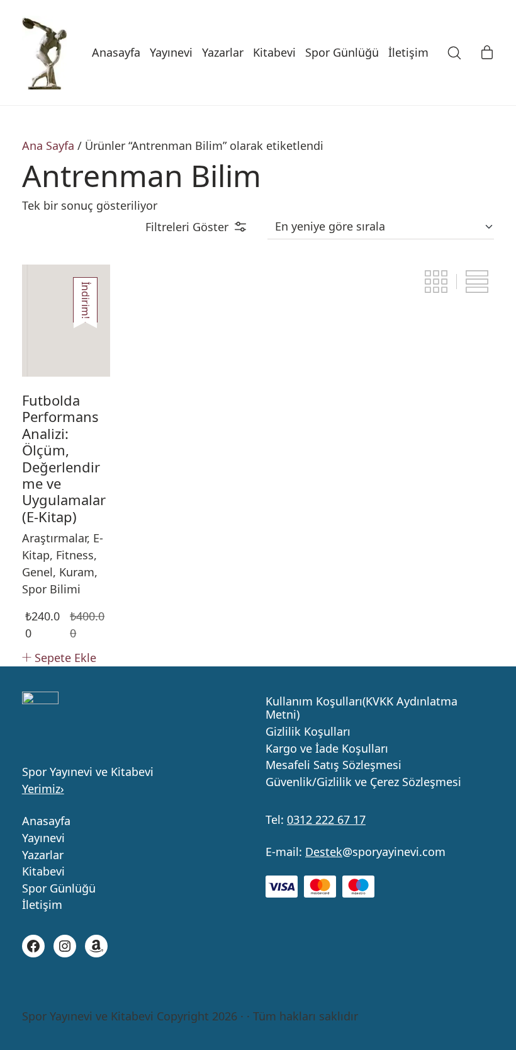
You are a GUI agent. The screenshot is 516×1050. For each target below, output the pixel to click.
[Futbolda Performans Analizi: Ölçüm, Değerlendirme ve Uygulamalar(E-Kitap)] (66, 321)
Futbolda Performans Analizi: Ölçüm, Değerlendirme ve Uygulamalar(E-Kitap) (64, 458)
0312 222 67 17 (326, 819)
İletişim (42, 905)
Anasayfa (46, 821)
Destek (323, 851)
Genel (37, 571)
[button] (195, 227)
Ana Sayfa (48, 145)
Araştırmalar (54, 537)
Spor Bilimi (51, 588)
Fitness (75, 554)
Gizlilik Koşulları (308, 732)
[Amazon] (96, 946)
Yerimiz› (43, 788)
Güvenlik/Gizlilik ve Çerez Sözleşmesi (363, 782)
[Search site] (454, 53)
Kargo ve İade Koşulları (327, 749)
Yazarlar (43, 855)
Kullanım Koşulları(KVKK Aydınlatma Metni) (361, 708)
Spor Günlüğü (59, 889)
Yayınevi (43, 838)
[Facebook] (33, 946)
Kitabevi (43, 872)
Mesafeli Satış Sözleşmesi (333, 765)
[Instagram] (64, 946)
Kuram (76, 571)
